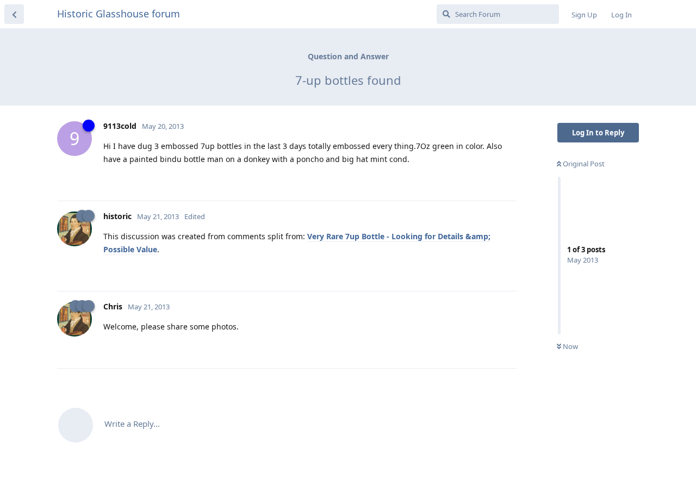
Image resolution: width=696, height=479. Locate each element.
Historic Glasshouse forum (118, 13)
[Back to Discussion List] (14, 14)
